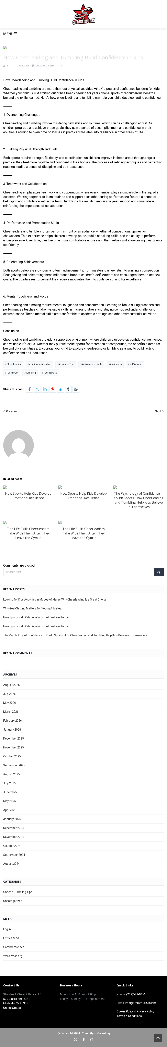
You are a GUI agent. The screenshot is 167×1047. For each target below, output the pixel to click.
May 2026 (9, 702)
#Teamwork (11, 372)
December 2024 (13, 828)
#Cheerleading (13, 364)
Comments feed (13, 947)
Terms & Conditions (129, 1016)
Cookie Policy (125, 1011)
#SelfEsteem (135, 364)
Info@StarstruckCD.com (140, 1003)
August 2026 (11, 684)
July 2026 (9, 693)
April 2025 (9, 810)
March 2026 (11, 711)
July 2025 (9, 783)
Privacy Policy (145, 1011)
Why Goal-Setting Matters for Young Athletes (32, 608)
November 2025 (13, 747)
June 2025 (10, 792)
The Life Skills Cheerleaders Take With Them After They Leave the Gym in (28, 533)
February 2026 (12, 720)
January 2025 (12, 819)
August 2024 (11, 863)
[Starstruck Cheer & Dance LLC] (83, 14)
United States (12, 1007)
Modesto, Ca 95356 (15, 1003)
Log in (7, 929)
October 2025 (12, 756)
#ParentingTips (65, 364)
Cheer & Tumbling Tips (17, 892)
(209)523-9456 (136, 994)
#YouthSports (49, 372)
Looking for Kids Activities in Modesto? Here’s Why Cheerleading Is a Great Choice (55, 599)
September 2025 (14, 765)
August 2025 (11, 774)
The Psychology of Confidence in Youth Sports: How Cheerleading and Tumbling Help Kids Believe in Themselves (139, 500)
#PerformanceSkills (91, 364)
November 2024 (13, 836)
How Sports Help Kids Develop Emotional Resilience (28, 495)
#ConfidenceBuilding (39, 364)
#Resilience (115, 364)
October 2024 (12, 845)
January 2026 (12, 729)
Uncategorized (45, 65)
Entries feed (11, 938)
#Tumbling (30, 372)
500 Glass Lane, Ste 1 (17, 998)
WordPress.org (12, 956)
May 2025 (9, 801)
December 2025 (13, 738)
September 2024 (14, 854)
